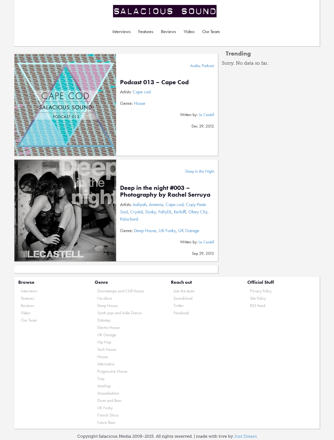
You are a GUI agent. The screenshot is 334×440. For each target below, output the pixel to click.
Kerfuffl (180, 212)
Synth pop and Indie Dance (119, 313)
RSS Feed (257, 305)
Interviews (121, 31)
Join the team (184, 291)
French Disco (107, 415)
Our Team (211, 31)
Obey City (197, 212)
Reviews (168, 31)
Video (189, 31)
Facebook (181, 313)
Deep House (145, 230)
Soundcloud (183, 298)
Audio (195, 65)
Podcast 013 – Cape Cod (154, 82)
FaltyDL (164, 212)
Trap (100, 378)
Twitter (179, 305)
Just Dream (245, 436)
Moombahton (108, 393)
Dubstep (103, 320)
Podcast (208, 65)
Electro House (108, 327)
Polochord (129, 219)
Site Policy (258, 298)
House (139, 103)
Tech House (106, 349)
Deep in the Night (199, 171)
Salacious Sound (165, 11)
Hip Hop (104, 342)
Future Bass (106, 422)
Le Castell (206, 114)
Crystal (136, 212)
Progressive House (112, 371)
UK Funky (167, 230)
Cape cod (142, 92)
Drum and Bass (109, 400)
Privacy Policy (261, 291)
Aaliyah (139, 204)
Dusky (150, 212)
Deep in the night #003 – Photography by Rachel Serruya (165, 191)
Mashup (104, 386)
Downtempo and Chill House (120, 291)
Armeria (156, 204)
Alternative (106, 364)
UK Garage (188, 230)
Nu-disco (104, 298)
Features (145, 31)
